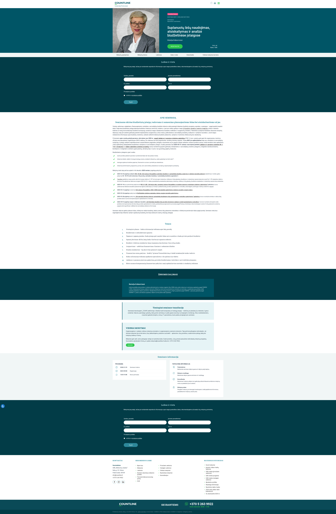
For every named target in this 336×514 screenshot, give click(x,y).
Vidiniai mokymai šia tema (211, 55)
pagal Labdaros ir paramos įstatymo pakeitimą (169, 138)
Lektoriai (140, 470)
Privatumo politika (130, 91)
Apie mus (140, 465)
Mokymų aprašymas (123, 55)
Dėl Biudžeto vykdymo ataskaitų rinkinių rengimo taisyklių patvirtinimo (157, 193)
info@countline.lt (118, 475)
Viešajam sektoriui (165, 468)
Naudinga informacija (212, 485)
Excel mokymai (210, 465)
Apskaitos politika (211, 482)
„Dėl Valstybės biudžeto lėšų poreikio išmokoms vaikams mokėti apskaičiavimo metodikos (172, 202)
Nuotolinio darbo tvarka (213, 487)
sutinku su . (134, 95)
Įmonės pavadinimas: (174, 76)
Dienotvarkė (191, 55)
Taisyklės (119, 179)
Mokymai (140, 468)
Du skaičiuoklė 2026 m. (213, 494)
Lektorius (159, 55)
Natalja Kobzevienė (174, 40)
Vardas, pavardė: (129, 76)
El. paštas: (127, 83)
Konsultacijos (164, 475)
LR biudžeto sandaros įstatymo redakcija (195, 128)
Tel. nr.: (170, 83)
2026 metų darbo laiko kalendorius (213, 490)
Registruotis (175, 46)
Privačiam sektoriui (166, 465)
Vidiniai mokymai (165, 470)
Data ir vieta (175, 55)
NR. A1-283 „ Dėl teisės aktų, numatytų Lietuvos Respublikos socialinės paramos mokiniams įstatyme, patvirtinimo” (174, 184)
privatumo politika (137, 95)
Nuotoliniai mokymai (166, 473)
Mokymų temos (143, 55)
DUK (138, 481)
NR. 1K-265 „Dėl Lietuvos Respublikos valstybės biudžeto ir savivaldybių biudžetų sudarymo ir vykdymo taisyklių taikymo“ (170, 174)
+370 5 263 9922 (118, 477)
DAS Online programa (212, 476)
